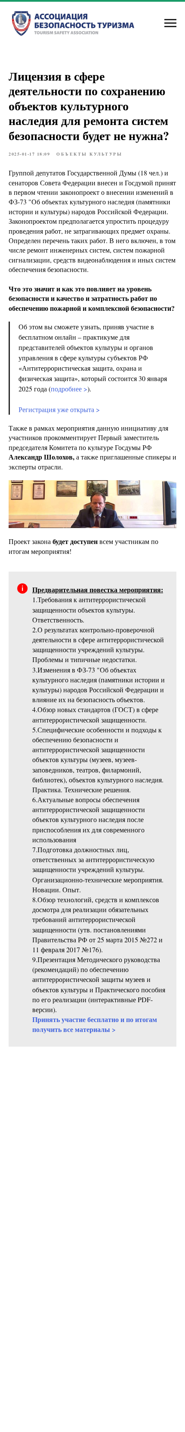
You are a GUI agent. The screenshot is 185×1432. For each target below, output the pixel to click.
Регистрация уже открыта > (59, 409)
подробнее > (69, 388)
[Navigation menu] (170, 23)
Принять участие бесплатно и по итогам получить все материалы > (94, 1024)
